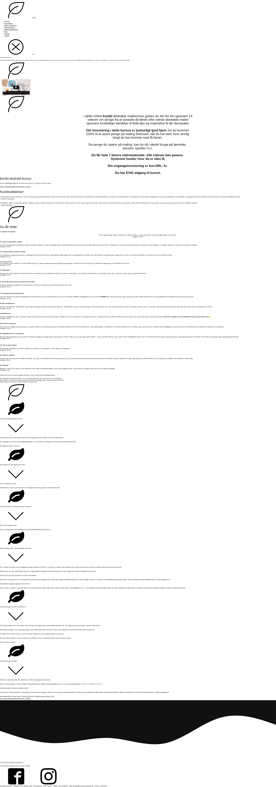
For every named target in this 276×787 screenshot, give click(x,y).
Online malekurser (10, 25)
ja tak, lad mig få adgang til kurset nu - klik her (15, 186)
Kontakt (6, 34)
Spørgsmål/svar (9, 27)
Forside (6, 21)
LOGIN (6, 36)
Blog (5, 32)
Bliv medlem (8, 23)
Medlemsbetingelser (11, 29)
